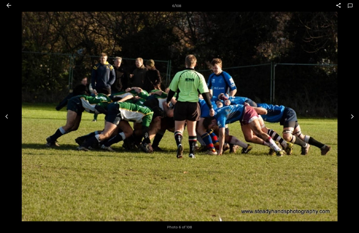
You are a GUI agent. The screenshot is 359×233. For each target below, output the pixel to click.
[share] (338, 5)
